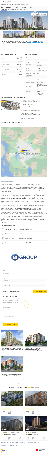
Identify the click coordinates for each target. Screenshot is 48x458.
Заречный (19, 64)
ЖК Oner (4, 404)
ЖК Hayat (4, 429)
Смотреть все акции (24, 383)
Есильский (19, 61)
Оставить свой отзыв (40, 291)
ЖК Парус (28, 429)
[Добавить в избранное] (22, 392)
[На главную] (9, 2)
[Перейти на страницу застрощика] (24, 257)
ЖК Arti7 (27, 404)
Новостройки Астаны (6, 4)
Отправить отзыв (10, 324)
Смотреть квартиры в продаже (34, 42)
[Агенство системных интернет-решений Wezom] (40, 450)
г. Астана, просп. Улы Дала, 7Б (19, 58)
